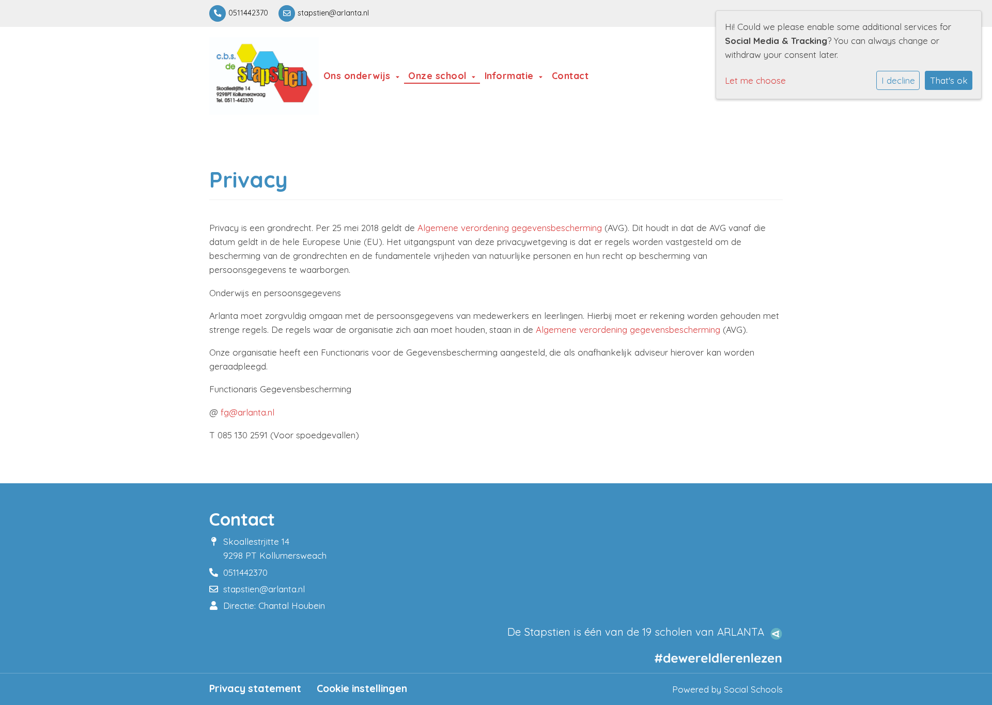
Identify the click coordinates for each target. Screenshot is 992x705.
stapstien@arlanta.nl (333, 13)
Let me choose (755, 80)
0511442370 (248, 13)
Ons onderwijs (358, 75)
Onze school (438, 75)
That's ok (949, 80)
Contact (570, 75)
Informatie (511, 75)
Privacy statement (255, 688)
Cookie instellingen (362, 688)
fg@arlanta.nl (247, 412)
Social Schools (753, 689)
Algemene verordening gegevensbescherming (509, 227)
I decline (898, 80)
